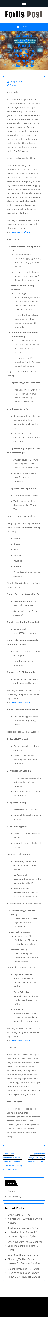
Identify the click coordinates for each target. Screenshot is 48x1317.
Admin (13, 85)
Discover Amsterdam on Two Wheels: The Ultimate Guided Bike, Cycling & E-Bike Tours (13, 1161)
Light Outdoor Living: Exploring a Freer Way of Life (36, 1157)
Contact (11, 1191)
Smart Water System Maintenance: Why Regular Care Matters (25, 1218)
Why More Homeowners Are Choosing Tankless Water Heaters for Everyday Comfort (24, 1259)
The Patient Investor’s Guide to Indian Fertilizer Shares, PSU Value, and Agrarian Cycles (24, 1232)
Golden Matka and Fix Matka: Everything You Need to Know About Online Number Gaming (24, 1272)
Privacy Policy (14, 1196)
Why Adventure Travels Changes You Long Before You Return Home (25, 1245)
